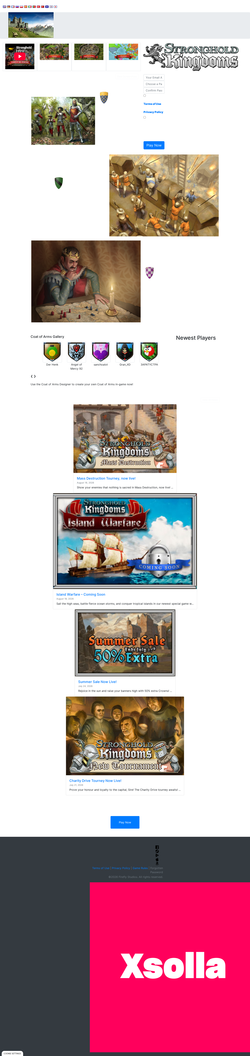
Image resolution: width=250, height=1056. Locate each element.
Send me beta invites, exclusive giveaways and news (153, 130)
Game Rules (140, 868)
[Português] (34, 6)
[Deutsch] (8, 6)
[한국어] (51, 6)
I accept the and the (153, 106)
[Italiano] (30, 6)
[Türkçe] (38, 6)
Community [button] (85, 6)
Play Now (125, 822)
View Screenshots (127, 76)
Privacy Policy (121, 868)
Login (119, 6)
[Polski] (21, 6)
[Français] (13, 6)
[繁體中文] (47, 6)
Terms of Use (100, 868)
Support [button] (66, 6)
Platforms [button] (104, 6)
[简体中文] (42, 6)
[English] (4, 6)
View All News (210, 399)
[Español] (25, 6)
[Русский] (17, 6)
